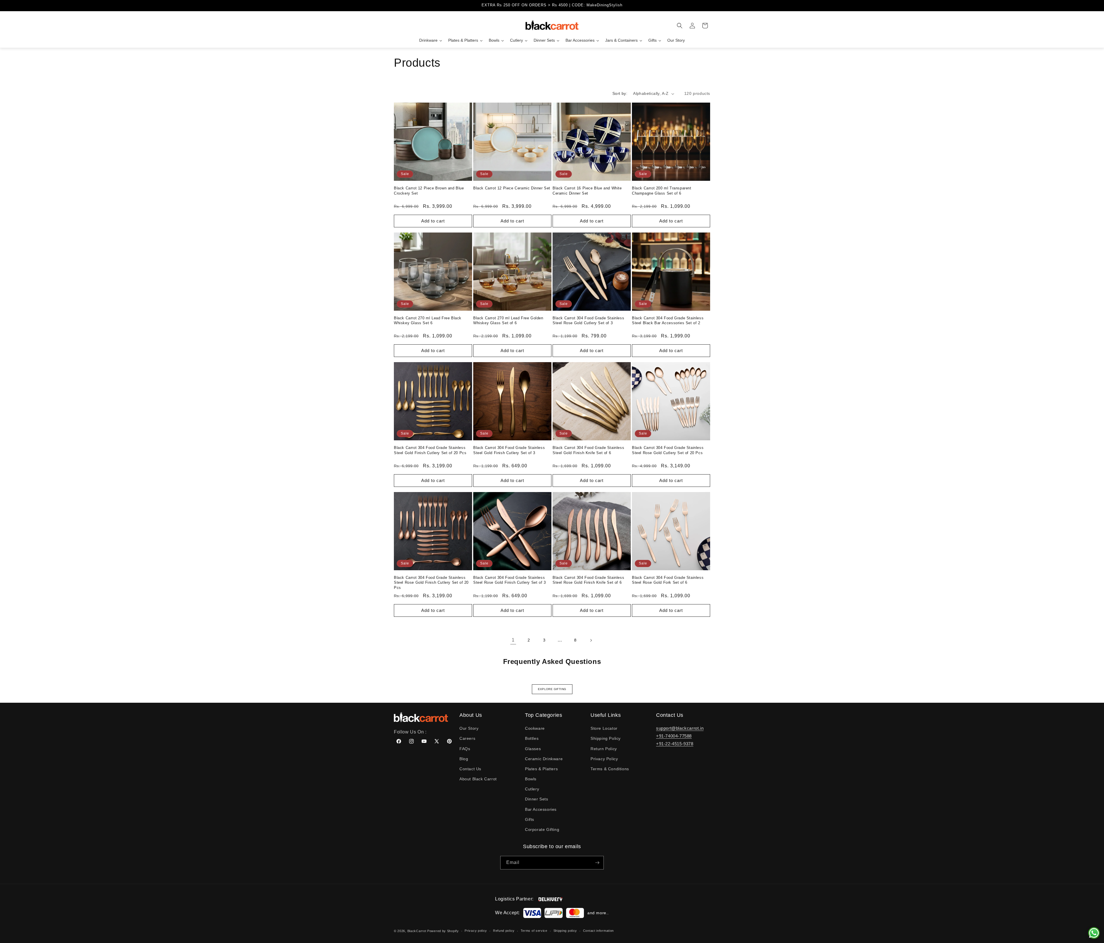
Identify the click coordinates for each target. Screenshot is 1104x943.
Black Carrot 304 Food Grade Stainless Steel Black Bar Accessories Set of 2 (668, 320)
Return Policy (604, 748)
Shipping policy (565, 930)
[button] (679, 25)
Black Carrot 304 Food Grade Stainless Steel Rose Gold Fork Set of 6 (668, 580)
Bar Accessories (541, 809)
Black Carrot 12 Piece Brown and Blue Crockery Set (429, 190)
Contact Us (470, 769)
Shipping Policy (606, 738)
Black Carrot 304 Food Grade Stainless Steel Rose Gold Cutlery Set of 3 (588, 320)
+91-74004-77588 (674, 735)
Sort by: (619, 93)
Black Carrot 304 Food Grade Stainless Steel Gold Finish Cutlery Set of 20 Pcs (430, 450)
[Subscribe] (597, 862)
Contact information (598, 930)
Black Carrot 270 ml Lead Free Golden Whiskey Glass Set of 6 (508, 320)
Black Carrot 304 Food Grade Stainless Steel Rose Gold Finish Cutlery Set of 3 (509, 580)
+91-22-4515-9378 (674, 743)
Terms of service (534, 930)
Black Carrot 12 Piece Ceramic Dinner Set (511, 188)
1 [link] (513, 639)
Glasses (533, 748)
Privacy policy (476, 930)
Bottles (531, 738)
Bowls (530, 779)
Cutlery (532, 789)
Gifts (529, 819)
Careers (467, 738)
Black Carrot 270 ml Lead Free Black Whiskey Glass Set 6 (427, 320)
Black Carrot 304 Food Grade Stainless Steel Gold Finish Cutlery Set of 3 (509, 450)
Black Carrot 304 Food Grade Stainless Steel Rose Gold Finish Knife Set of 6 (588, 580)
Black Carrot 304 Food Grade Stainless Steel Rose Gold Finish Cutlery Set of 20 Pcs (431, 582)
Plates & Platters (541, 769)
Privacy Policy (604, 758)
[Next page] (590, 640)
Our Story (468, 728)
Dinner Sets (536, 799)
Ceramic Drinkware (544, 758)
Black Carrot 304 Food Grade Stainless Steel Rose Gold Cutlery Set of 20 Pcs (668, 450)
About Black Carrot (478, 779)
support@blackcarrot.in (680, 728)
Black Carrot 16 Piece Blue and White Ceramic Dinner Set (587, 190)
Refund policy (504, 930)
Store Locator (604, 728)
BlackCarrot (416, 931)
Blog (463, 758)
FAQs (464, 748)
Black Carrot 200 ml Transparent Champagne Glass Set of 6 (661, 190)
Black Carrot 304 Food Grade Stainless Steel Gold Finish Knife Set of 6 (588, 450)
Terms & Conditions (610, 769)
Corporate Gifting (542, 829)
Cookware (535, 728)
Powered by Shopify (443, 931)
